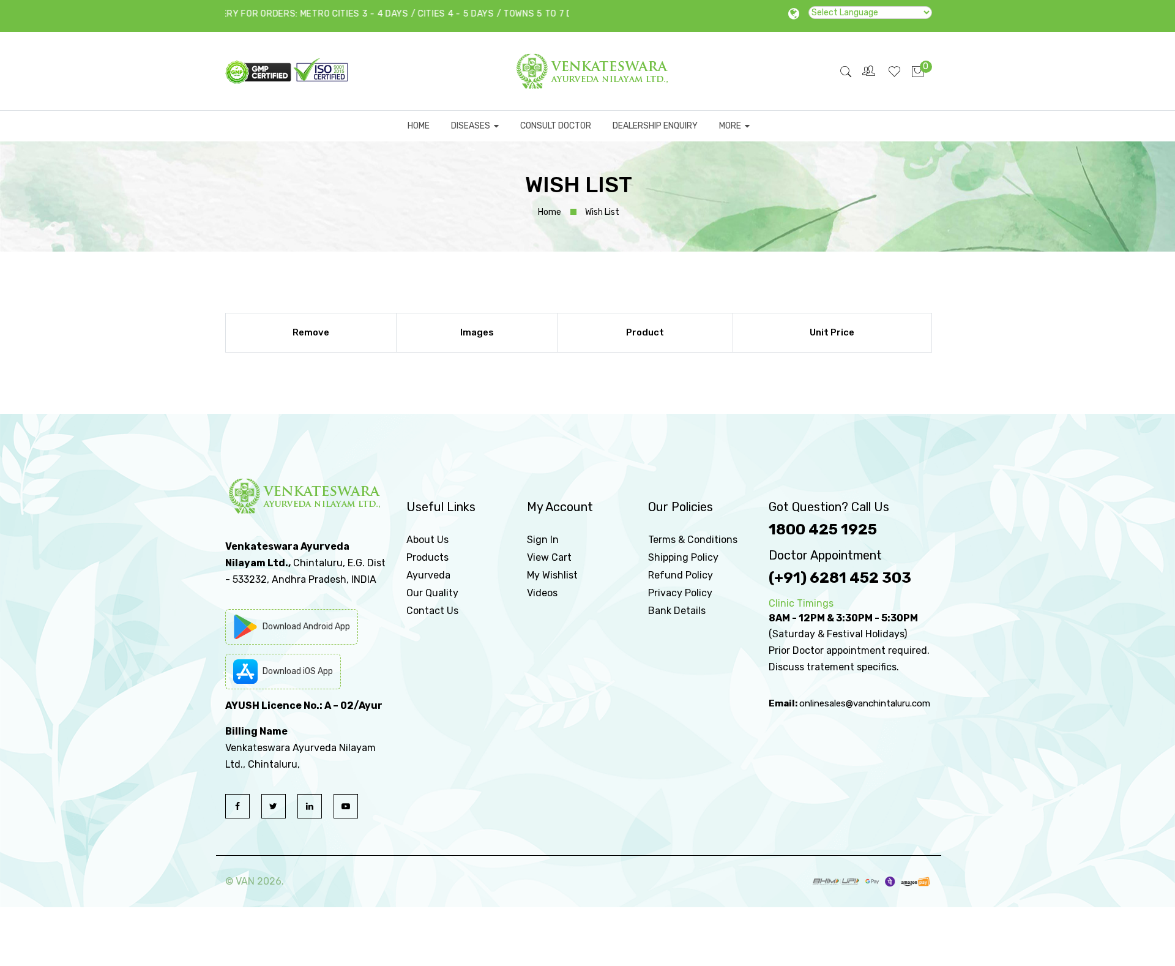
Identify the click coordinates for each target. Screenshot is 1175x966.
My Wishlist (552, 575)
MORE (732, 126)
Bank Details (677, 610)
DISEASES (472, 126)
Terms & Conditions (692, 539)
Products (427, 557)
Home (549, 212)
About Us (427, 539)
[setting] (870, 71)
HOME (419, 126)
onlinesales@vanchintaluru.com (864, 703)
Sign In (543, 539)
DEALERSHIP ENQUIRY (655, 126)
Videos (542, 593)
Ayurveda (428, 575)
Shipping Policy (683, 557)
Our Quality (432, 593)
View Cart (549, 557)
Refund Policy (680, 575)
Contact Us (432, 610)
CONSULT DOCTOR (555, 126)
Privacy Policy (680, 593)
